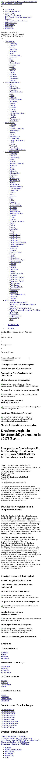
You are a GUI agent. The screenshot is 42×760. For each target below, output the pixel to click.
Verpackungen (14, 148)
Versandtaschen (14, 119)
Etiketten (12, 192)
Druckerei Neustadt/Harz (9, 723)
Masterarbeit (13, 229)
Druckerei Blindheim (8, 714)
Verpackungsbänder (16, 287)
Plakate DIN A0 (14, 235)
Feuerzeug (4, 668)
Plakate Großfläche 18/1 (17, 242)
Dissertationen (14, 184)
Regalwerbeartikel (15, 252)
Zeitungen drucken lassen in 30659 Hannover (16, 738)
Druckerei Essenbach (8, 712)
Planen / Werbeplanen (16, 140)
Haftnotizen (13, 101)
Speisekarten (13, 269)
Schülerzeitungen (15, 262)
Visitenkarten (13, 78)
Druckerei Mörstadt (7, 719)
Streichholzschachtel (16, 273)
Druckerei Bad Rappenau (9, 721)
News (11, 320)
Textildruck (13, 76)
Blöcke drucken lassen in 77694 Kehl (13, 736)
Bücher (11, 53)
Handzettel (13, 208)
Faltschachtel (5, 667)
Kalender (12, 65)
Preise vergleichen (7, 360)
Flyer (11, 59)
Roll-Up (12, 254)
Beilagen (12, 161)
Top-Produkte (10, 9)
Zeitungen (12, 80)
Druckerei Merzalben (8, 717)
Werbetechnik (10, 13)
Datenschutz (9, 28)
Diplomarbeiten (14, 181)
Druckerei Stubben (7, 727)
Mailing (12, 105)
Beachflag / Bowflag (16, 128)
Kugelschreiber (6, 672)
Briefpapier (13, 49)
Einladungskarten (15, 55)
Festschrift (12, 57)
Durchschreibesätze (16, 92)
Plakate (11, 72)
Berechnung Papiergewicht (18, 302)
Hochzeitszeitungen (16, 213)
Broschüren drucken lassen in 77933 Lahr (15, 744)
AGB (7, 757)
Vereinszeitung (14, 283)
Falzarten (8, 19)
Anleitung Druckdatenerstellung (16, 21)
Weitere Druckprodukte (13, 15)
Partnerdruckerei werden (13, 749)
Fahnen (12, 134)
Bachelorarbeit (14, 157)
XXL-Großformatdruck (17, 150)
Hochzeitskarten (14, 211)
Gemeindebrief (14, 63)
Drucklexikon (14, 314)
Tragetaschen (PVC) (16, 279)
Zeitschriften (13, 296)
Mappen (12, 71)
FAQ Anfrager (10, 25)
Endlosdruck (13, 190)
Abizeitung (13, 44)
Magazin (12, 223)
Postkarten (13, 248)
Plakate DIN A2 (14, 239)
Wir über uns (9, 751)
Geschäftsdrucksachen (12, 11)
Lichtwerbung (14, 138)
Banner (11, 127)
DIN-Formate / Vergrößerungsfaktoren (18, 17)
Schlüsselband (14, 258)
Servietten (12, 266)
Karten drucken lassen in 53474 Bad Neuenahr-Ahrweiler (20, 740)
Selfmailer (12, 115)
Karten (11, 67)
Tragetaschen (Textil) (16, 281)
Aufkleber (12, 45)
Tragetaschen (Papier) (16, 277)
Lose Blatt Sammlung (16, 221)
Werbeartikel (13, 293)
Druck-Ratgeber (10, 300)
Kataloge (12, 69)
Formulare (12, 98)
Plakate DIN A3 (14, 240)
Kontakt (8, 748)
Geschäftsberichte (15, 100)
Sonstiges (12, 117)
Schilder (12, 142)
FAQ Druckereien (11, 23)
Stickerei (12, 144)
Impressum (9, 27)
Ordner (11, 231)
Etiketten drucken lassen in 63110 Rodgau (15, 742)
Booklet (12, 169)
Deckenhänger (14, 130)
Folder (11, 61)
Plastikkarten (13, 246)
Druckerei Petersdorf (8, 715)
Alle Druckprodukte (12, 152)
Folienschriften (14, 136)
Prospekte (12, 74)
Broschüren (13, 51)
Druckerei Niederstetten (9, 725)
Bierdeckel (13, 165)
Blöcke (11, 47)
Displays (12, 132)
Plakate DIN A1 (14, 237)
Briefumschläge (14, 88)
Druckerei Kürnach (7, 710)
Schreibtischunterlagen (17, 113)
